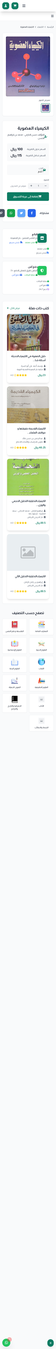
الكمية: (46, 180)
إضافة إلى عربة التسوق (25, 196)
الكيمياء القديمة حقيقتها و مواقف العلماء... (31, 430)
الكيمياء (40, 27)
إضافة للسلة (26, 334)
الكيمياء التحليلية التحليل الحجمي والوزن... (29, 503)
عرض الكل (15, 308)
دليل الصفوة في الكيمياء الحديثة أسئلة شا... (28, 358)
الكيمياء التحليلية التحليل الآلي (30, 576)
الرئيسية (50, 27)
